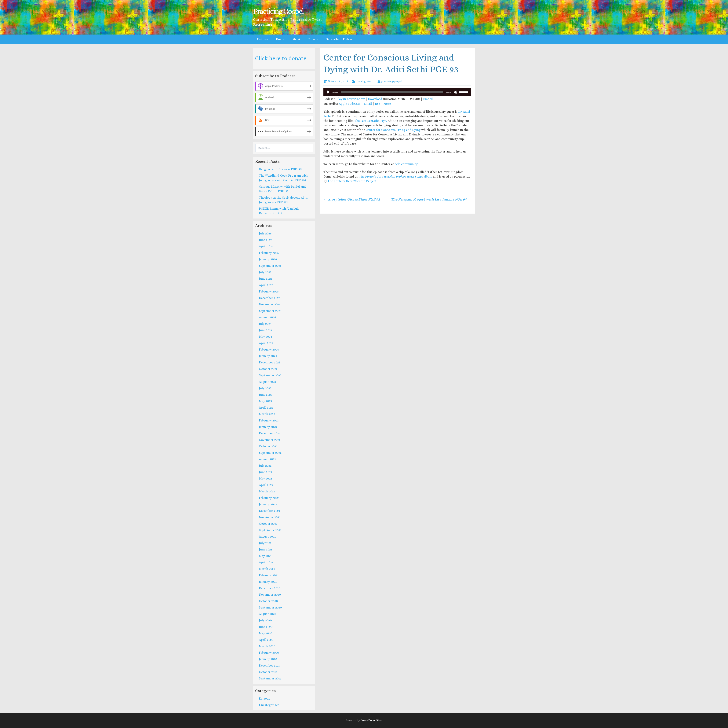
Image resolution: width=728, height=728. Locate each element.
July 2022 (265, 465)
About (296, 39)
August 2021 (267, 536)
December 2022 (269, 433)
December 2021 (269, 511)
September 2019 (270, 678)
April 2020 (266, 640)
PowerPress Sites (371, 720)
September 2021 (270, 530)
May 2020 (265, 633)
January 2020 (268, 659)
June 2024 (265, 330)
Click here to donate (280, 58)
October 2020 (268, 601)
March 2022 (267, 491)
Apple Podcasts (350, 103)
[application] (397, 92)
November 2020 (270, 594)
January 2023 (268, 427)
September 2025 (270, 265)
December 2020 (269, 588)
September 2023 (270, 375)
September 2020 (270, 607)
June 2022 (265, 472)
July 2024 (265, 323)
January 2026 (268, 259)
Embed (428, 99)
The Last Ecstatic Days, (370, 121)
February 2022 (269, 498)
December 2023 (269, 362)
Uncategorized (364, 81)
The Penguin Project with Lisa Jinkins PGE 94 (431, 199)
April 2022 (266, 485)
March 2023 (267, 414)
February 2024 (269, 349)
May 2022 (265, 478)
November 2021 (269, 517)
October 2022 (268, 446)
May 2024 (265, 336)
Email (368, 103)
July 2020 (265, 620)
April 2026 (266, 246)
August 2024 (267, 317)
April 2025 (266, 285)
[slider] (464, 91)
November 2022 (270, 440)
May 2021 (265, 556)
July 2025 (265, 272)
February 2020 (269, 652)
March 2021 (267, 569)
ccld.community (406, 164)
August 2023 (267, 382)
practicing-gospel (391, 81)
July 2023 (265, 388)
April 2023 (266, 407)
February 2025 (269, 291)
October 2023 (268, 369)
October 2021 (268, 523)
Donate (313, 39)
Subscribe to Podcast (339, 39)
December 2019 (269, 665)
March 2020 (267, 646)
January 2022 (268, 504)
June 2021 (265, 549)
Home (280, 39)
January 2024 (268, 356)
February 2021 (268, 575)
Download (375, 99)
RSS (377, 103)
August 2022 (267, 459)
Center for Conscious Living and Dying (393, 130)
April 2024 (266, 343)
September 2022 (270, 452)
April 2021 (266, 562)
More (387, 103)
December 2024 (269, 298)
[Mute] (455, 92)
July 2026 (265, 233)
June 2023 (265, 394)
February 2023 (269, 420)
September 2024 (270, 311)
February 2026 (269, 253)
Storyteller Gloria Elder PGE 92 (351, 199)
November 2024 (270, 304)
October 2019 (268, 672)
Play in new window (350, 99)
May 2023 (265, 401)
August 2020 (267, 614)
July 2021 (265, 543)
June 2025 (265, 278)
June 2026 (265, 240)
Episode (264, 698)
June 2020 (265, 627)
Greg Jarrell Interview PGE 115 (280, 169)
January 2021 (268, 581)
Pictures (262, 39)
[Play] (328, 92)
